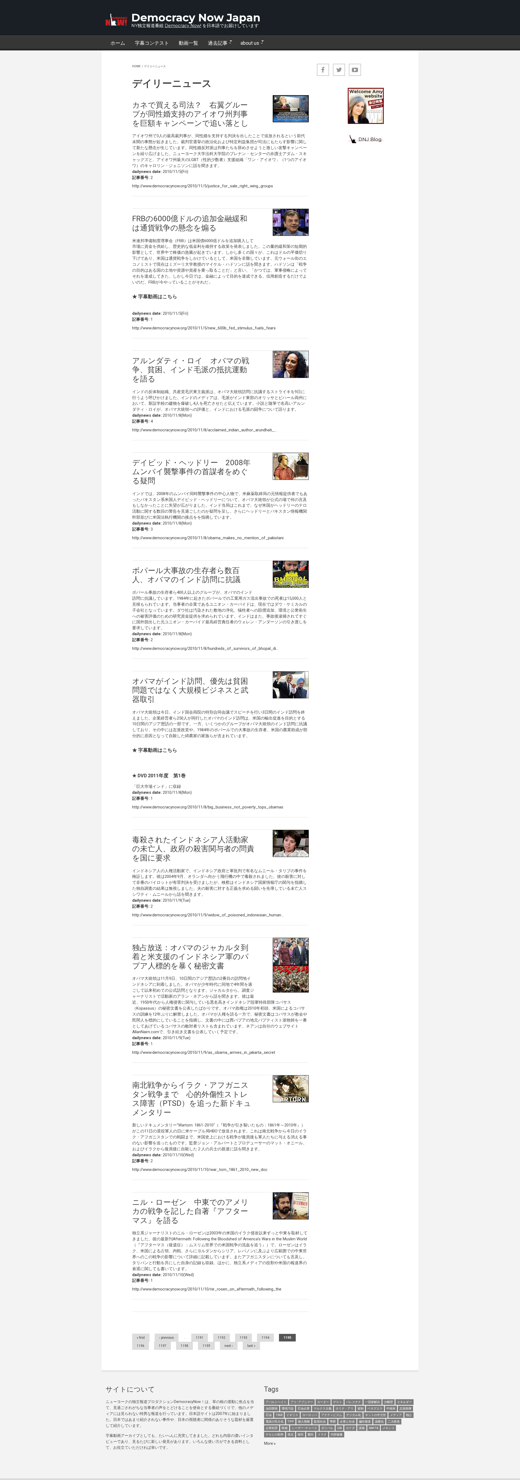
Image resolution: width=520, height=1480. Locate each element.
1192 (221, 1338)
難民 (311, 1434)
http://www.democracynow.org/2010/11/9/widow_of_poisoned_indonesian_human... (208, 915)
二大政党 (394, 1421)
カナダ (350, 1428)
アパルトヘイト (276, 1402)
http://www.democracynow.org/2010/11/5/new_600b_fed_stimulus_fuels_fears (204, 328)
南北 (291, 1434)
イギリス (292, 1415)
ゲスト (337, 1402)
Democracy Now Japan (196, 17)
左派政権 (405, 1408)
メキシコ (388, 1428)
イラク (322, 1434)
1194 (265, 1338)
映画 (285, 1428)
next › (229, 1346)
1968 (279, 1415)
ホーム (117, 43)
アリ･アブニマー (302, 1402)
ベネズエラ (375, 1408)
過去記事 (215, 43)
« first (141, 1338)
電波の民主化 (275, 1421)
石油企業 (304, 1408)
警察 (333, 1421)
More (269, 1443)
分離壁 (388, 1402)
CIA (339, 1428)
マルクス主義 (323, 1408)
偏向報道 (365, 1421)
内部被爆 (337, 1434)
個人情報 (304, 1421)
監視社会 (320, 1421)
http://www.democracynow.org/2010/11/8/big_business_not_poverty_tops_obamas (207, 807)
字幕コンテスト (152, 43)
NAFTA (373, 1428)
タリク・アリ (344, 1408)
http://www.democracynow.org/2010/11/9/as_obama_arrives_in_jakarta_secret (203, 1052)
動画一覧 (188, 43)
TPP (291, 1421)
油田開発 (272, 1408)
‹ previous (166, 1338)
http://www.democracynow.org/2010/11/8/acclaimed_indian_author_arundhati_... (204, 430)
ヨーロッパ (309, 1415)
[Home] (116, 19)
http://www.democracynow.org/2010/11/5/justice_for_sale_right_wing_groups (202, 186)
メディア (396, 1415)
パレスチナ (353, 1402)
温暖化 (379, 1421)
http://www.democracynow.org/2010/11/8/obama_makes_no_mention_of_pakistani (208, 537)
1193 (243, 1338)
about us (247, 43)
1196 (140, 1346)
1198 (184, 1346)
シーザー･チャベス (304, 1428)
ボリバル (327, 1428)
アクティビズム (331, 1415)
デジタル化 (353, 1415)
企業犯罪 (272, 1428)
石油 (269, 1415)
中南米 (390, 1408)
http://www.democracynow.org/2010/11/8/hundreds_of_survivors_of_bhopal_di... (205, 648)
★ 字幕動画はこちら (154, 296)
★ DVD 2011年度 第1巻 (159, 775)
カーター (323, 1402)
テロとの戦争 (275, 1434)
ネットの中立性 (375, 1415)
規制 (360, 1408)
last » (251, 1346)
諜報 (362, 1428)
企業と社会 (347, 1421)
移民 (301, 1434)
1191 (199, 1338)
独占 (409, 1415)
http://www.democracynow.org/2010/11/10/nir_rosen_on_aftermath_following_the (206, 1289)
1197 (162, 1346)
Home (136, 66)
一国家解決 (372, 1402)
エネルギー (404, 1402)
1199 (206, 1346)
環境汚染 (288, 1408)
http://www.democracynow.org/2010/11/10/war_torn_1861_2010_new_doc (200, 1169)
